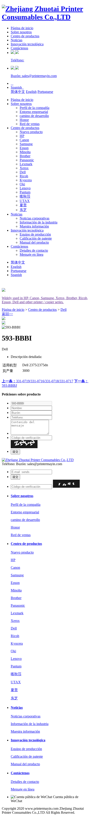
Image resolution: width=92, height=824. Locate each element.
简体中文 (18, 92)
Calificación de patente (36, 238)
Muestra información (34, 226)
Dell (23, 172)
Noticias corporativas (34, 218)
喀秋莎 (25, 196)
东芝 (23, 210)
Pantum (25, 192)
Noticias (16, 40)
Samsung (26, 144)
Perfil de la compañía (34, 108)
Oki (22, 184)
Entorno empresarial (34, 112)
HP (22, 136)
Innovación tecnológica (27, 44)
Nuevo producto (31, 132)
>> (7, 314)
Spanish (17, 87)
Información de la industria (38, 222)
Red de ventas (30, 124)
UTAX (25, 201)
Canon (24, 140)
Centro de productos (25, 36)
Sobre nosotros (21, 32)
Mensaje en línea (31, 254)
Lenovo (25, 188)
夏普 (23, 205)
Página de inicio (22, 28)
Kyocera (26, 180)
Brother (25, 156)
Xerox (24, 168)
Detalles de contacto (34, 250)
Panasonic (27, 160)
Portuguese (45, 92)
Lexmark (26, 164)
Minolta (25, 152)
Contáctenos (19, 48)
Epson (24, 148)
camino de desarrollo (34, 116)
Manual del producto (34, 242)
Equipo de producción (35, 234)
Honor (24, 120)
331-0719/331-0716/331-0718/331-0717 (37, 381)
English (31, 92)
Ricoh (24, 176)
